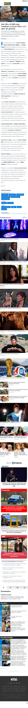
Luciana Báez (12, 194)
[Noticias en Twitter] (13, 683)
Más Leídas (4, 603)
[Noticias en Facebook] (11, 683)
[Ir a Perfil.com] (25, 0)
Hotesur (4, 203)
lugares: (3, 201)
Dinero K (14, 207)
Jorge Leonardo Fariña (20, 168)
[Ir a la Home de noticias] (14, 679)
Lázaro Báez (5, 194)
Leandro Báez (20, 194)
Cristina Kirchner (6, 196)
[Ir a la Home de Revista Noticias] (7, 4)
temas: (3, 205)
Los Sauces (10, 203)
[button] (25, 49)
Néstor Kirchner (15, 196)
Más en (8, 463)
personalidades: (5, 193)
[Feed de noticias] (16, 683)
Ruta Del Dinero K (6, 207)
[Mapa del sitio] (19, 683)
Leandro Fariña (5, 199)
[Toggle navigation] (2, 4)
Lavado (19, 207)
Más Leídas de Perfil (7, 637)
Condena (4, 209)
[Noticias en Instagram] (8, 683)
